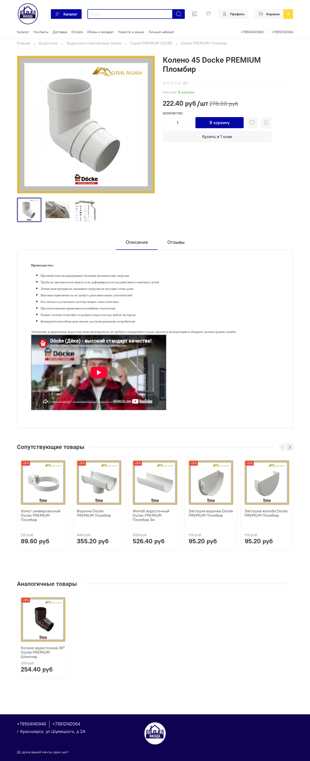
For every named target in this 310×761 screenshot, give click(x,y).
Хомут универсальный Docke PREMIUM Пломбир (40, 515)
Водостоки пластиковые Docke (94, 43)
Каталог (70, 14)
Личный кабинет (161, 32)
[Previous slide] (25, 124)
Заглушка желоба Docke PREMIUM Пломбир (266, 513)
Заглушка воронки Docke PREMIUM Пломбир (211, 513)
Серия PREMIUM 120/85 (151, 43)
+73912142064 (282, 32)
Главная (23, 43)
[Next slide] (147, 124)
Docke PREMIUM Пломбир (204, 43)
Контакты (41, 32)
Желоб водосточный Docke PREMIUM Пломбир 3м (151, 515)
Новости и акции (131, 32)
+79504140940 (252, 32)
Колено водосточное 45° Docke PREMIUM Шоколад (43, 652)
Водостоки (48, 43)
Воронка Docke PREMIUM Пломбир (94, 513)
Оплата (77, 32)
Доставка (60, 32)
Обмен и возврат (100, 32)
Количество (173, 113)
